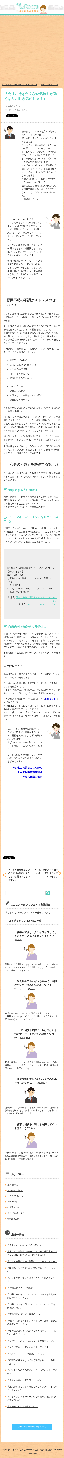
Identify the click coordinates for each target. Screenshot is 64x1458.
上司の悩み (12, 1185)
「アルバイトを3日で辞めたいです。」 (26, 1353)
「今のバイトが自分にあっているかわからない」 (31, 1340)
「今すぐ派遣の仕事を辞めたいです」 (25, 1380)
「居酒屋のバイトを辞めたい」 (22, 1406)
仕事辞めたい (14, 1207)
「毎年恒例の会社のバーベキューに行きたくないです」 (46, 873)
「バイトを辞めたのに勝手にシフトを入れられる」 (32, 1261)
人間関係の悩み (15, 1190)
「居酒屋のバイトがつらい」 (21, 1288)
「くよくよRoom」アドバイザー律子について (27, 912)
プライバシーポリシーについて (32, 1426)
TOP (19, 85)
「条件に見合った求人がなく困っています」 (29, 1347)
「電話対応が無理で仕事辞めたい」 (24, 1314)
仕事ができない (15, 1196)
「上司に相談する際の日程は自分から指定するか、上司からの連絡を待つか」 (35, 1034)
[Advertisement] (32, 49)
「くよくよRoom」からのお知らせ (24, 1245)
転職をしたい (14, 1218)
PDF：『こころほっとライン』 (42, 604)
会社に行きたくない (18, 110)
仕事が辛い (12, 1201)
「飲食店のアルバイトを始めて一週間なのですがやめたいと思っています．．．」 (35, 985)
